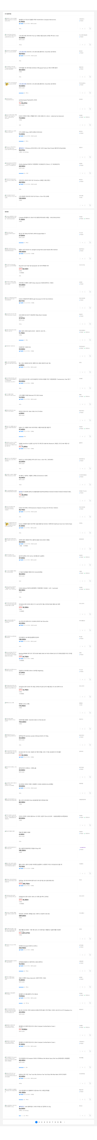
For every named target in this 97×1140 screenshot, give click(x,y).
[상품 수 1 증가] (85, 28)
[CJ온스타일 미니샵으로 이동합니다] (82, 848)
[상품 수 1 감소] (80, 28)
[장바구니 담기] (90, 28)
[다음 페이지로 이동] (64, 1122)
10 (60, 1122)
